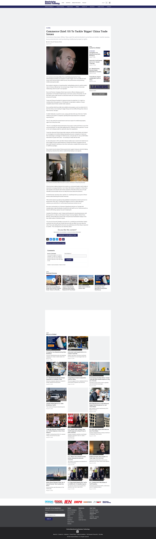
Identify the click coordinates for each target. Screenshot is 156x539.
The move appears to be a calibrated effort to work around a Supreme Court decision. (78, 381)
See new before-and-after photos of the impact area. (55, 488)
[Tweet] (57, 239)
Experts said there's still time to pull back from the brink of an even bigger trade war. (77, 356)
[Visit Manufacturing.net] (97, 502)
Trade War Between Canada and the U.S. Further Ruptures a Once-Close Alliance (55, 431)
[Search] (106, 3)
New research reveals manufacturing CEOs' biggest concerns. (98, 409)
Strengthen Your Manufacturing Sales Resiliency (94, 54)
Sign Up (49, 518)
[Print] (47, 239)
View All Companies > (99, 94)
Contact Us (60, 534)
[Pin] (60, 239)
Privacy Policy (73, 534)
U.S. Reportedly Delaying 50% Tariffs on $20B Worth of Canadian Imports (77, 483)
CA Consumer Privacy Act (92, 534)
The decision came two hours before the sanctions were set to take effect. (77, 486)
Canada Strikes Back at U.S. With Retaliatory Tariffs (54, 404)
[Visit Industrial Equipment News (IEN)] (68, 502)
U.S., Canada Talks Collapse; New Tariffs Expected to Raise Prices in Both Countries (77, 431)
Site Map (101, 534)
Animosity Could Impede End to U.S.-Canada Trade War (95, 62)
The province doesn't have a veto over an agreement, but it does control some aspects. (99, 460)
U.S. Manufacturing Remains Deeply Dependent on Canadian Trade (95, 70)
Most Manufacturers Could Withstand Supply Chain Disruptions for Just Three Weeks (99, 405)
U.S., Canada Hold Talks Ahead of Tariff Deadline (98, 483)
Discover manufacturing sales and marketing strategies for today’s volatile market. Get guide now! (56, 357)
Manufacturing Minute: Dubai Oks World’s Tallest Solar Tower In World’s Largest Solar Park (53, 288)
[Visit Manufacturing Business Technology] (107, 502)
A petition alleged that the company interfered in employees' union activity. (99, 433)
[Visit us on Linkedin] (77, 532)
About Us (55, 534)
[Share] (50, 239)
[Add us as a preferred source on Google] (63, 239)
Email (46, 512)
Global (48, 28)
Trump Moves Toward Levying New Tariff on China (95, 78)
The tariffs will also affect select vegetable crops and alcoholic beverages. (99, 383)
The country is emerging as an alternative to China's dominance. (77, 462)
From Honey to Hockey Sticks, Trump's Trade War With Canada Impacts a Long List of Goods (99, 379)
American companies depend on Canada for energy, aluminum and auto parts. (55, 381)
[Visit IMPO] (78, 502)
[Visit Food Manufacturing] (59, 502)
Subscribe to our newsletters (67, 235)
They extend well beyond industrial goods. (55, 407)
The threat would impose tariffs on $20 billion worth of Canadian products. (99, 486)
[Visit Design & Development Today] (49, 502)
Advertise (66, 534)
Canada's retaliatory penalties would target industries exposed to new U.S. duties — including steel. (77, 436)
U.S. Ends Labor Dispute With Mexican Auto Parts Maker (99, 430)
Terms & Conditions (81, 534)
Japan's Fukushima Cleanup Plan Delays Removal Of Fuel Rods (68, 288)
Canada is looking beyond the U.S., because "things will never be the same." (55, 435)
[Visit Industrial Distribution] (87, 502)
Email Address (68, 253)
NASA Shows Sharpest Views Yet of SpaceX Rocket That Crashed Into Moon (55, 484)
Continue (68, 259)
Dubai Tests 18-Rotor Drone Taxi (84, 287)
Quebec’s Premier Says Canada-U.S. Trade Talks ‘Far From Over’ (98, 457)
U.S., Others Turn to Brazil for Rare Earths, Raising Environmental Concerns (77, 458)
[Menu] (109, 3)
